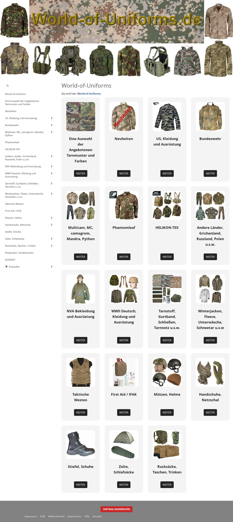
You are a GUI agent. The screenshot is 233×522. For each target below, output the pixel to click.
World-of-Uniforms (89, 93)
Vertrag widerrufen (116, 509)
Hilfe (86, 516)
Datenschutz (74, 516)
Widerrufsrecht (56, 516)
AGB (42, 516)
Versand (97, 516)
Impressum (31, 516)
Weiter (80, 173)
